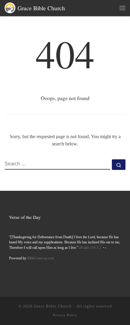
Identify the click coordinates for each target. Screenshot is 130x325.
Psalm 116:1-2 (90, 248)
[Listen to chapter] (104, 248)
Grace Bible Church (53, 306)
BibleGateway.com (40, 258)
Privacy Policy (65, 315)
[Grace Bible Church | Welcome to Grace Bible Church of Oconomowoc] (10, 7)
